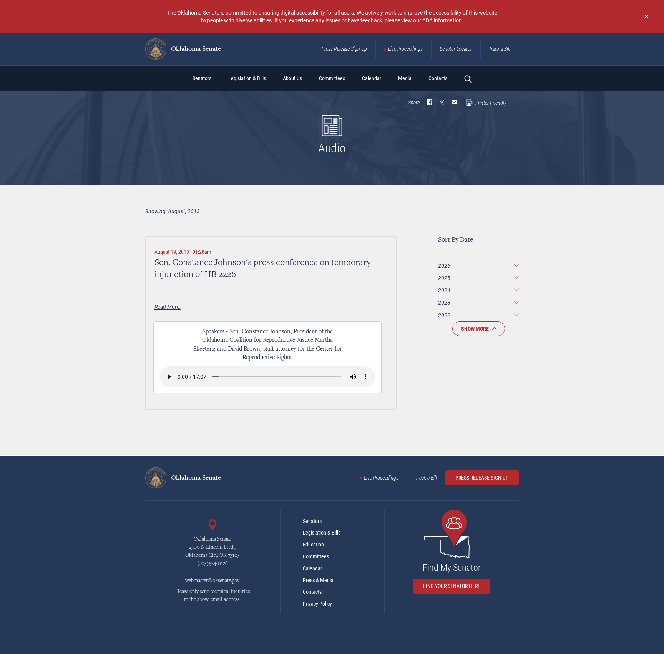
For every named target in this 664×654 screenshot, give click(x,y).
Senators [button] (202, 78)
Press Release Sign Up (344, 49)
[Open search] (467, 78)
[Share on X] (442, 103)
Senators (312, 521)
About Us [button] (292, 78)
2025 (444, 277)
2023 (444, 302)
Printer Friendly (490, 103)
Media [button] (405, 78)
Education (313, 544)
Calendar (312, 568)
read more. (167, 306)
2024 (444, 290)
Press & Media (318, 580)
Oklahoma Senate (195, 49)
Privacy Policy (317, 604)
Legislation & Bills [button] (247, 78)
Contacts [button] (437, 78)
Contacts (312, 592)
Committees (316, 556)
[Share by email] (454, 103)
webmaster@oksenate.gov (212, 581)
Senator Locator (456, 49)
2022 (444, 315)
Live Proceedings (405, 49)
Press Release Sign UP (482, 478)
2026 (444, 265)
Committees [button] (332, 78)
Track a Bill (499, 49)
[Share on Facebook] (429, 103)
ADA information (442, 20)
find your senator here (451, 586)
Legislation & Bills (321, 533)
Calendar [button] (371, 78)
